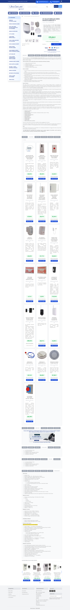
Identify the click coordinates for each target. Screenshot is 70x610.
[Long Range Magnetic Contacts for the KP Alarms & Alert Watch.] (42, 188)
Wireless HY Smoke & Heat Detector (54, 362)
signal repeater (54, 124)
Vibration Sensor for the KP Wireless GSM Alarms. (41, 157)
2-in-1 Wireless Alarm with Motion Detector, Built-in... (27, 573)
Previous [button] (22, 572)
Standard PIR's (27, 111)
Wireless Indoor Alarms (14, 23)
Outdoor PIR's (27, 118)
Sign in (60, 8)
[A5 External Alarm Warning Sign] (42, 270)
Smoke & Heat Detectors (29, 114)
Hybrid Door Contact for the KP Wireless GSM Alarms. (54, 239)
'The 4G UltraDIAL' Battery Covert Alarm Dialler (30, 318)
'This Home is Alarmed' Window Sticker (29, 278)
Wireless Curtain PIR (29, 238)
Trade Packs (11, 79)
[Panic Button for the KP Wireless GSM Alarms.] (54, 148)
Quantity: (44, 44)
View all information (29, 176)
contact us (44, 122)
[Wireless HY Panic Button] (30, 354)
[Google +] (52, 591)
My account (24, 588)
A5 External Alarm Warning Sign (42, 278)
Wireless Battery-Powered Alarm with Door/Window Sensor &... (37, 574)
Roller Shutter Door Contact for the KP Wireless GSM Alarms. (29, 157)
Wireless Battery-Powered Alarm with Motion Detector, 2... (57, 574)
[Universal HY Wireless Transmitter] (54, 310)
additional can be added (36, 91)
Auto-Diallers (12, 54)
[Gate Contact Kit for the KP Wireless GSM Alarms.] (30, 188)
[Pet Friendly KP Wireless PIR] (42, 230)
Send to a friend (26, 43)
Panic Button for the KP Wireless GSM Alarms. (54, 156)
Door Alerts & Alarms (13, 64)
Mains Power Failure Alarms (12, 47)
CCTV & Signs (11, 33)
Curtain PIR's (27, 119)
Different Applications (14, 73)
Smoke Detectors (28, 115)
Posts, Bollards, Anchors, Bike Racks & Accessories (13, 27)
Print (24, 45)
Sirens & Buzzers (12, 70)
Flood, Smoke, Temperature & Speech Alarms (12, 57)
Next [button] (62, 572)
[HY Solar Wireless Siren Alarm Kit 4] (26, 40)
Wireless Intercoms (13, 31)
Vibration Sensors (28, 117)
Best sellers (11, 590)
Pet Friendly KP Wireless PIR (42, 238)
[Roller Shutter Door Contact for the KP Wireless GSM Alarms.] (30, 148)
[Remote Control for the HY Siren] (42, 310)
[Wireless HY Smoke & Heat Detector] (54, 354)
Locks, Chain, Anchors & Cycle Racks (14, 41)
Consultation (11, 597)
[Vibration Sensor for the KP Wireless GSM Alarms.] (42, 148)
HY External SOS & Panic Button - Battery (29, 397)
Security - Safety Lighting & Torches (13, 67)
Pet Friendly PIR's (28, 112)
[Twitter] (50, 591)
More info (25, 55)
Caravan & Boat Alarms (14, 61)
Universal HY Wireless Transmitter (54, 318)
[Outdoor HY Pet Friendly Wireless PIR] (54, 270)
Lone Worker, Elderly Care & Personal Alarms (14, 51)
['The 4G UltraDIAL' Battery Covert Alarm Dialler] (30, 310)
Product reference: (45, 22)
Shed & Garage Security (14, 43)
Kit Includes (44, 55)
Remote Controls (28, 113)
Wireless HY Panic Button (30, 362)
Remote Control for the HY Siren (42, 318)
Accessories (31, 55)
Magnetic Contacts (28, 110)
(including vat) (52, 38)
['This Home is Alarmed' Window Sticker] (30, 270)
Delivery (10, 594)
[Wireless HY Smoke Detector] (42, 354)
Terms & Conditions (12, 595)
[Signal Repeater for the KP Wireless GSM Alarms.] (54, 188)
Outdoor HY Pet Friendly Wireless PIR (54, 278)
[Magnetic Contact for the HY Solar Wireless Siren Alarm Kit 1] (37, 40)
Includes (50, 55)
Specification (57, 55)
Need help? (37, 55)
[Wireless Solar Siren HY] (33, 40)
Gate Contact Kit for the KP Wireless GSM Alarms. (30, 196)
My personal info (25, 594)
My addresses (24, 592)
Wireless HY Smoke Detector (42, 362)
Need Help (10, 592)
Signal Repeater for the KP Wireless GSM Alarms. (54, 196)
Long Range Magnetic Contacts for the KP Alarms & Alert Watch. (42, 197)
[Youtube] (54, 591)
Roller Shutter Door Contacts (30, 120)
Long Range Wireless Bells (12, 37)
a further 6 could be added (38, 87)
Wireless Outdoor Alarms (12, 21)
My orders (24, 590)
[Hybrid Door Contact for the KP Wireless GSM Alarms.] (54, 230)
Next (39, 40)
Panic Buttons (27, 116)
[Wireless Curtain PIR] (30, 230)
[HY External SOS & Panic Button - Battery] (30, 389)
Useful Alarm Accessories (12, 76)
